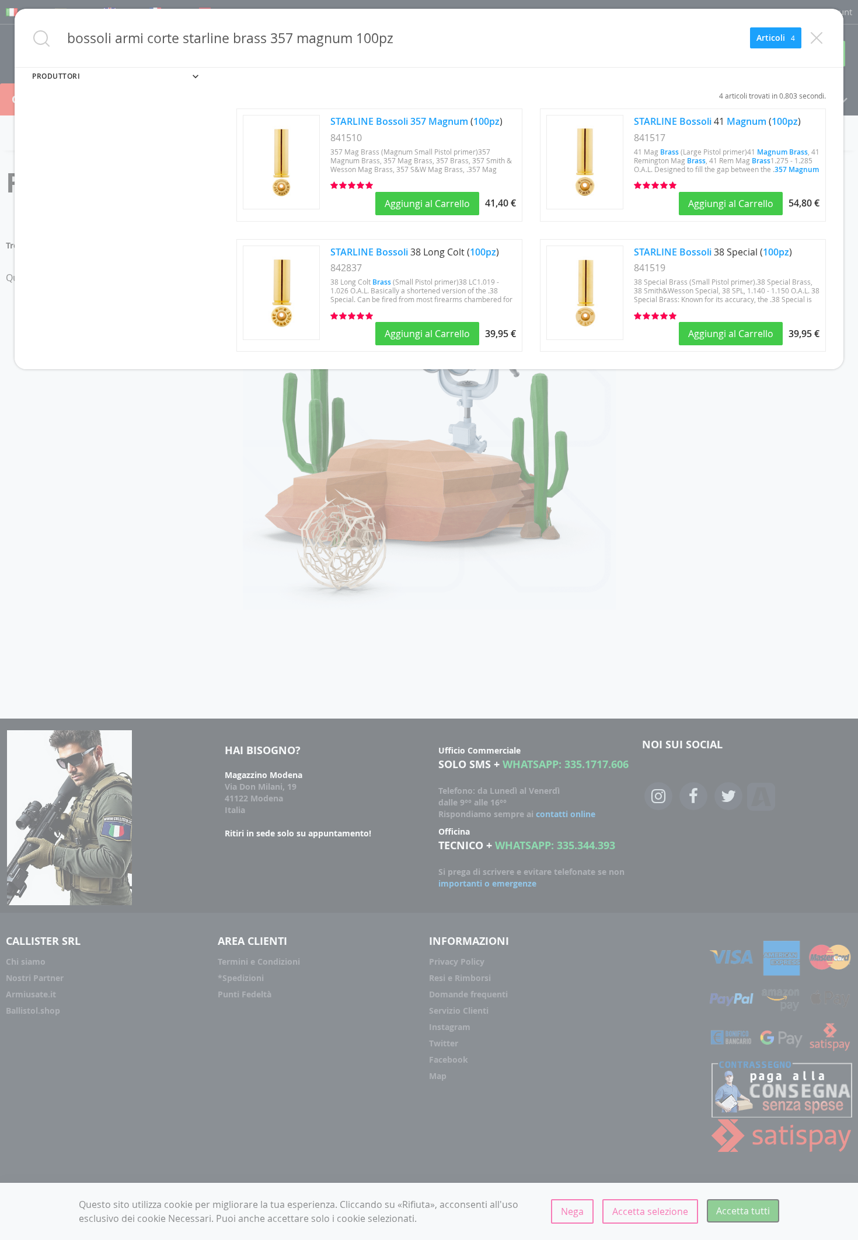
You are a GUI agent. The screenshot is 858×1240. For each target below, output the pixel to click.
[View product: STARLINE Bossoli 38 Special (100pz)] (584, 336)
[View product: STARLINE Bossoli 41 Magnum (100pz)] (584, 205)
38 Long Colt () (414, 252)
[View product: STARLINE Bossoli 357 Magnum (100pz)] (281, 205)
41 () (717, 121)
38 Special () (713, 252)
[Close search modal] (816, 38)
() (416, 121)
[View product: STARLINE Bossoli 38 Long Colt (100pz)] (281, 336)
